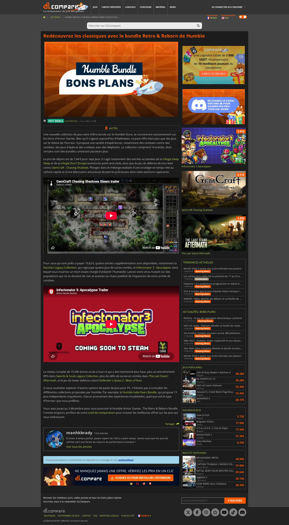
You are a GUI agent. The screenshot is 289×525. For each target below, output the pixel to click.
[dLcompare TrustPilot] (214, 512)
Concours (146, 7)
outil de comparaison (101, 412)
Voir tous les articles (79, 447)
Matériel (161, 7)
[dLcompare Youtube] (223, 512)
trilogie (65, 163)
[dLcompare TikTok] (232, 512)
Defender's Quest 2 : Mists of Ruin (120, 380)
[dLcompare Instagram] (205, 512)
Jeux (95, 7)
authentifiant (126, 459)
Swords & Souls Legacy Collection (77, 376)
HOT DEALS (55, 121)
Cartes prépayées (111, 7)
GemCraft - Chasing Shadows (70, 167)
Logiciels (130, 7)
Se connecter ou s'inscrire (227, 7)
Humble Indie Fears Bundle (140, 392)
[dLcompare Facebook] (196, 512)
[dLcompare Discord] (241, 512)
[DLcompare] (54, 510)
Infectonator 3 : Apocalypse (153, 267)
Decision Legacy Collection (60, 267)
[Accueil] (44, 17)
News (173, 7)
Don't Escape (78, 163)
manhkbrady (71, 121)
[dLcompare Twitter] (187, 512)
